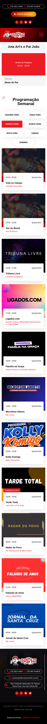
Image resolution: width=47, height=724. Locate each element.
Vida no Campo (14, 183)
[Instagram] (21, 22)
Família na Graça (15, 366)
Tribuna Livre (13, 273)
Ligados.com (13, 319)
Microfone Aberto (15, 411)
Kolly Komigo (13, 457)
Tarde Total (12, 502)
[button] (41, 35)
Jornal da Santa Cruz (17, 638)
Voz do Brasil (13, 228)
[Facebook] (26, 22)
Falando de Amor (15, 593)
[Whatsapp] (17, 22)
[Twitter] (30, 22)
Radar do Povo (14, 547)
